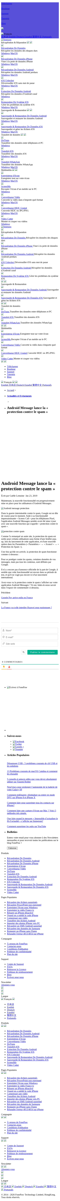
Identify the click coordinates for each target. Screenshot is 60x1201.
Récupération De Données (19, 858)
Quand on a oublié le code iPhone (22, 915)
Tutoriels (5, 18)
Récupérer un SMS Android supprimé (24, 926)
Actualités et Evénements (19, 396)
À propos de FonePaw (17, 943)
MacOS (14, 53)
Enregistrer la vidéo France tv (20, 910)
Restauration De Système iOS (20, 879)
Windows (5, 53)
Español (28, 36)
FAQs (10, 966)
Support (4, 13)
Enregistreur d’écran (16, 866)
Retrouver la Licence (16, 969)
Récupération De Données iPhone (22, 863)
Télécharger (6, 3)
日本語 (5, 36)
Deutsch (20, 36)
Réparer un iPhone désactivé (20, 913)
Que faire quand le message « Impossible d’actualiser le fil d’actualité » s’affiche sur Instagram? (32, 819)
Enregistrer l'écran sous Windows (22, 907)
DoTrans (11, 871)
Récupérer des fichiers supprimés (22, 902)
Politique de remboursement (20, 972)
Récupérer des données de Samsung (23, 928)
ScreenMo (11, 889)
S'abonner (12, 848)
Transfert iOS (13, 874)
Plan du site (12, 954)
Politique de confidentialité (19, 951)
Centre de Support (15, 964)
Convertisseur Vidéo (16, 868)
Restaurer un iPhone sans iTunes (22, 931)
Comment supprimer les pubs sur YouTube (26, 826)
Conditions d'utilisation (17, 949)
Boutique (5, 8)
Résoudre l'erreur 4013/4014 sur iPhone (25, 934)
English (12, 36)
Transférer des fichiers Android (21, 920)
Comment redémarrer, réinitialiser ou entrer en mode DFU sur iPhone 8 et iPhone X (31, 796)
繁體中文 (37, 36)
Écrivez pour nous (15, 977)
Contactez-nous (14, 946)
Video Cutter (13, 892)
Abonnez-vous (8, 985)
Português (47, 36)
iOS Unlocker (13, 882)
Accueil (10, 390)
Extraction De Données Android (22, 876)
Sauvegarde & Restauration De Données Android (29, 884)
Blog (3, 23)
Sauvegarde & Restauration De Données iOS (27, 887)
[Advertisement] (30, 447)
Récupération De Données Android (23, 861)
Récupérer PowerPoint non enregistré (24, 905)
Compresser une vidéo (17, 918)
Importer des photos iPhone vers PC (23, 923)
